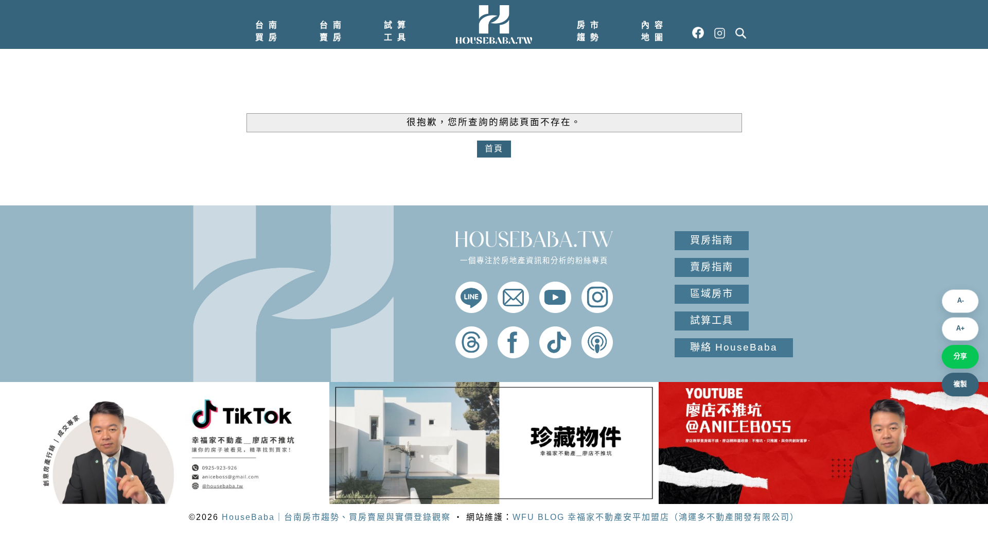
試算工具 (397, 31)
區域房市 (711, 293)
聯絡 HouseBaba (734, 347)
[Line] (471, 310)
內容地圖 (654, 31)
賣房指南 (711, 267)
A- (960, 300)
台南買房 (268, 31)
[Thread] (471, 355)
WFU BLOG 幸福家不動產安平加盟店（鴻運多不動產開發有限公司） (656, 517)
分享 (960, 356)
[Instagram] (597, 310)
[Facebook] (514, 355)
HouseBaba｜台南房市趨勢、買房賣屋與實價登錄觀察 (336, 517)
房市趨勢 (590, 31)
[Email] (514, 310)
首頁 (494, 148)
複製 (960, 384)
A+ (960, 328)
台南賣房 (333, 31)
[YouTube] (555, 310)
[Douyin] (555, 355)
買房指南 (711, 240)
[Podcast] (597, 355)
